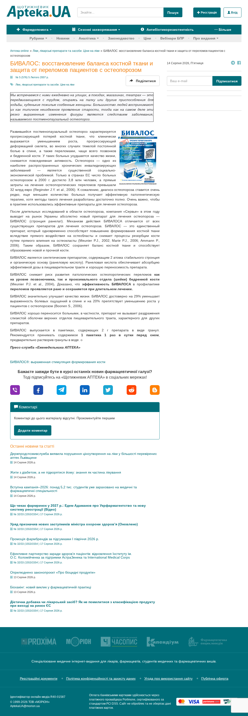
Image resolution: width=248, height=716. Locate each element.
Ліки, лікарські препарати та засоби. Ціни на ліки (45, 84)
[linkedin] (85, 390)
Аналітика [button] (87, 38)
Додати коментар (32, 430)
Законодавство (121, 38)
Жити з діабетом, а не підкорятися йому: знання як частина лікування (65, 472)
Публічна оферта (214, 678)
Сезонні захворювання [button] (97, 29)
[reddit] (131, 390)
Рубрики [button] (37, 38)
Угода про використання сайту (168, 678)
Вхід (234, 12)
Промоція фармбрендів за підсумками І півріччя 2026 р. (54, 539)
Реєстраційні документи (38, 678)
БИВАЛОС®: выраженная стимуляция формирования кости (57, 362)
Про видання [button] (204, 38)
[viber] (15, 390)
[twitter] (108, 390)
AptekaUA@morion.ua (25, 706)
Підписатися (227, 81)
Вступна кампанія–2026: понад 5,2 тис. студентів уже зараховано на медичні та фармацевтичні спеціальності (73, 489)
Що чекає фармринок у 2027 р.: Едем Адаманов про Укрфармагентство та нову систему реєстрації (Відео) (78, 507)
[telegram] (61, 390)
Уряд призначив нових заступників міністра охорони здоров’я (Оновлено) (74, 524)
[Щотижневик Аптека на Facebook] (239, 63)
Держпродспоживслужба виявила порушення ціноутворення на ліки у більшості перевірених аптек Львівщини (83, 455)
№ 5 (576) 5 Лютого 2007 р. (32, 77)
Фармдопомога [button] (35, 29)
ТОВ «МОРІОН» (39, 702)
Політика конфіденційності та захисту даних (101, 678)
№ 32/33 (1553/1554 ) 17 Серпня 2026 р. (38, 514)
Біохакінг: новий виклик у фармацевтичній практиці (50, 587)
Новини (63, 38)
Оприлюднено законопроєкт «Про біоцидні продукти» (52, 572)
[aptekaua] (155, 390)
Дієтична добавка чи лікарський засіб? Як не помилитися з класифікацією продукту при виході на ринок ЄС (82, 603)
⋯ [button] (222, 29)
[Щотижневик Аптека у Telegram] (233, 63)
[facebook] (38, 390)
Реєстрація (208, 12)
